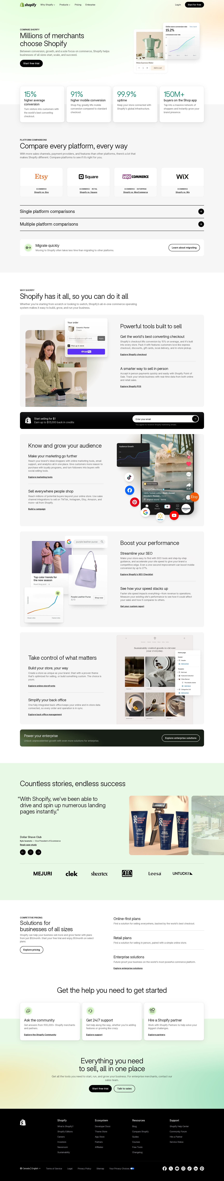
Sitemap (100, 1168)
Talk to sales (124, 1088)
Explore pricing (31, 949)
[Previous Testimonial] (23, 852)
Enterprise (90, 4)
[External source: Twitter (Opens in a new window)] (171, 1168)
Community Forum (178, 1131)
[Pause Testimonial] (30, 852)
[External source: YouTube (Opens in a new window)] (177, 1168)
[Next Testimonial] (38, 852)
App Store (99, 1136)
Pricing (78, 4)
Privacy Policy (84, 1168)
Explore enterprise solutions (181, 738)
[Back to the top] (23, 1122)
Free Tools (137, 1147)
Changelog (137, 1152)
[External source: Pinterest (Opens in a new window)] (202, 1168)
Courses (136, 1142)
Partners (99, 1142)
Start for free (194, 4)
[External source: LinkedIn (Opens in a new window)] (196, 1168)
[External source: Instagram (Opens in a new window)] (183, 1168)
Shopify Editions (65, 1131)
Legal (69, 1168)
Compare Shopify (140, 1131)
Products (64, 4)
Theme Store (101, 1131)
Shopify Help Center (179, 1126)
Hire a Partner (176, 1136)
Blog (134, 1126)
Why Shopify (46, 4)
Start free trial (31, 63)
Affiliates (99, 1147)
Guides (135, 1136)
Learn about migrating (184, 247)
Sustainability (63, 1152)
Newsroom (62, 1147)
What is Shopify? (65, 1126)
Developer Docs (102, 1126)
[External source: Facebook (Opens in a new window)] (165, 1168)
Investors (61, 1142)
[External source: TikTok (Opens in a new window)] (189, 1168)
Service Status (176, 1142)
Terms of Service (54, 1168)
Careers (61, 1136)
